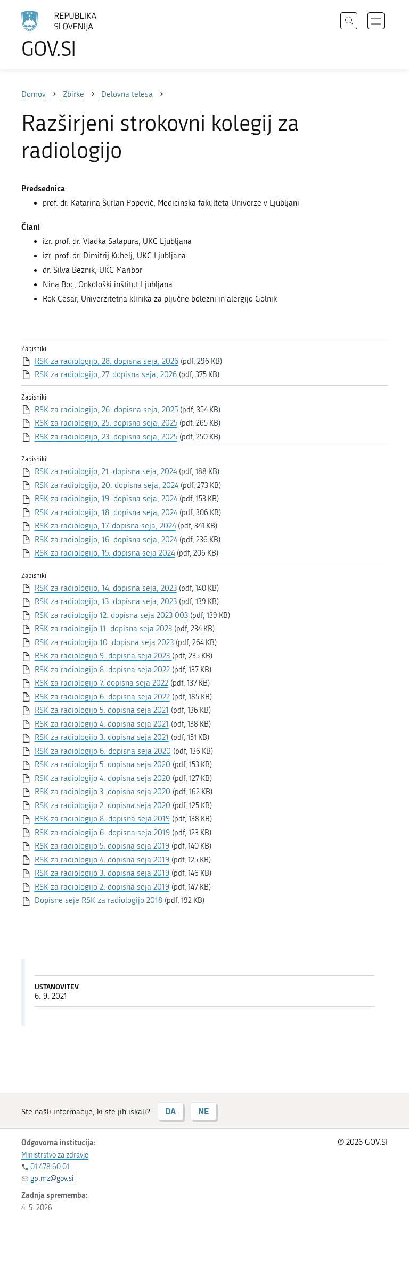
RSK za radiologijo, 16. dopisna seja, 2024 (106, 539)
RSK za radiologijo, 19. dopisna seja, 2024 (106, 498)
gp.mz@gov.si (51, 1178)
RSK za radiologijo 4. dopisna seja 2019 (102, 860)
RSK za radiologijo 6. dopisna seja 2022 (102, 697)
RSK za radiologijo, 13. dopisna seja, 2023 (106, 601)
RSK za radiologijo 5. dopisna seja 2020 (102, 764)
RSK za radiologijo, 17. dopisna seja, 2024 (105, 526)
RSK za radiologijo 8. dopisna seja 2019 (102, 819)
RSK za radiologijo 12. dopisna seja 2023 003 (111, 615)
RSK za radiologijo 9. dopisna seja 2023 (103, 656)
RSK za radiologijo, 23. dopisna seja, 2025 (106, 437)
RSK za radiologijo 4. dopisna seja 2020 (102, 778)
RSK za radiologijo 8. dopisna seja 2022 (103, 669)
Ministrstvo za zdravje (54, 1155)
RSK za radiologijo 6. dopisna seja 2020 (103, 751)
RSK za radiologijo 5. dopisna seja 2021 (102, 710)
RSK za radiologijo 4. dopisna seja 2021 (102, 724)
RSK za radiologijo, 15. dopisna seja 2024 (105, 553)
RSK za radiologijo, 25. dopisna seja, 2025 (106, 423)
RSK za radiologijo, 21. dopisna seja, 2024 (106, 471)
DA (170, 1111)
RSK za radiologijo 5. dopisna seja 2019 (102, 846)
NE (203, 1111)
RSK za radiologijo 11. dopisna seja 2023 (103, 628)
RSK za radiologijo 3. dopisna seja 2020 (102, 791)
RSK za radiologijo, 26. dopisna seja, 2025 (106, 409)
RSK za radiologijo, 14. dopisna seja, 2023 (106, 588)
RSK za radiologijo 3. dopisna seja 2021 (102, 737)
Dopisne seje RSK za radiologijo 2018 (98, 900)
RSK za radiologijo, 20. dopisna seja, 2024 (106, 485)
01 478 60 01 (49, 1166)
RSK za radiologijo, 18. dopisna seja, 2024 (106, 512)
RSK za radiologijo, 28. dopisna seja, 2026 (106, 361)
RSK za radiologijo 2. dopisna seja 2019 (102, 887)
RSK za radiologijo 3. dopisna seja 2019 (102, 873)
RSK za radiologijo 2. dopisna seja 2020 (102, 805)
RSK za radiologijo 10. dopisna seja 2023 (104, 642)
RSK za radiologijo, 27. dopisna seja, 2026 (106, 374)
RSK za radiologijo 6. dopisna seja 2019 (102, 832)
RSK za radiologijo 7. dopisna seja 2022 (101, 683)
